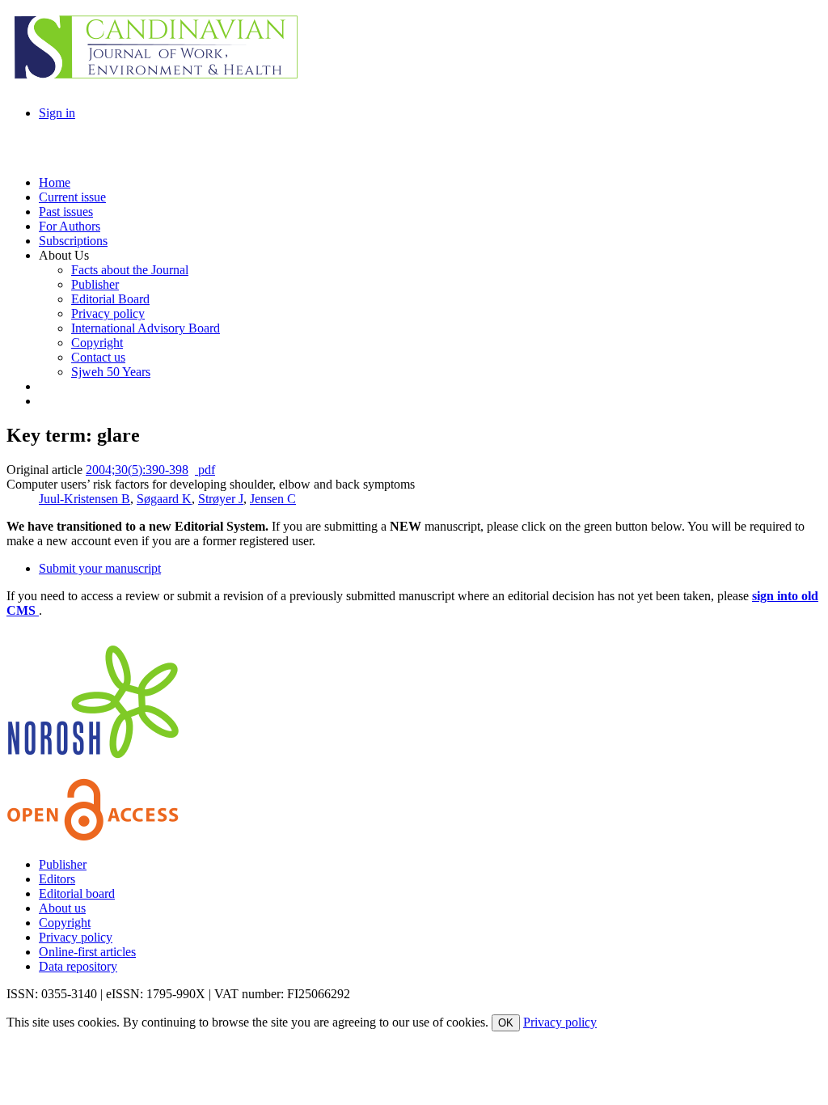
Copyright (65, 922)
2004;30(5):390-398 (137, 469)
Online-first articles (87, 952)
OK (505, 1023)
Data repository (78, 966)
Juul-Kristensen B (84, 499)
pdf (205, 469)
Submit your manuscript (100, 568)
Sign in (57, 113)
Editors (57, 879)
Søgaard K (164, 499)
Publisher (63, 864)
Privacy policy (75, 937)
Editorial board (77, 893)
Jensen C (273, 499)
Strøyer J (220, 499)
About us (62, 908)
